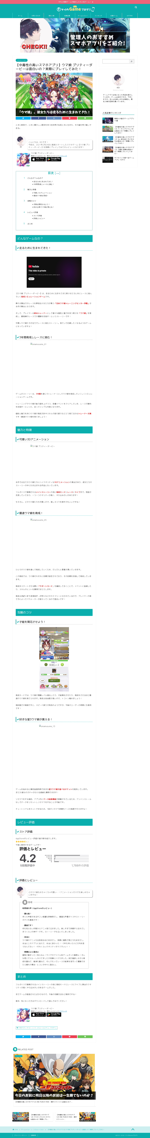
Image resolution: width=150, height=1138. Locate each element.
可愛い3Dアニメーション (43, 193)
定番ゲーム (114, 16)
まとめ (30, 224)
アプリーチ (63, 156)
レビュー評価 (32, 212)
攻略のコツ (31, 201)
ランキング (98, 16)
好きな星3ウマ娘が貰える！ (44, 207)
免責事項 (33, 1135)
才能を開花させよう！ (42, 204)
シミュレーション (21, 60)
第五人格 (51, 16)
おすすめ (130, 16)
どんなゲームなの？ (35, 178)
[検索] (131, 61)
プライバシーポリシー (20, 1135)
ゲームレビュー (83, 16)
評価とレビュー (39, 218)
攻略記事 (67, 16)
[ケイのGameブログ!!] (75, 11)
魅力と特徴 (31, 189)
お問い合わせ (36, 16)
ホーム (20, 16)
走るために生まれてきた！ (43, 181)
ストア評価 (38, 216)
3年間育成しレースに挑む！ (44, 184)
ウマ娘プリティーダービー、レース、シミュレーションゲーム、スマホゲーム (37, 1028)
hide (57, 173)
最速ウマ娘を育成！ (41, 195)
